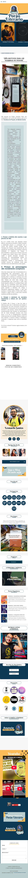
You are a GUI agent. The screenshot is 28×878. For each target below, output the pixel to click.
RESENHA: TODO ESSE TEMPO (15, 605)
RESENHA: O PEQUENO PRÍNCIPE (16, 614)
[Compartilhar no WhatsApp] (16, 344)
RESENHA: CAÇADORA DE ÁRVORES (17, 596)
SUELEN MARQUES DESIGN (20, 872)
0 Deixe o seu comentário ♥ (12, 339)
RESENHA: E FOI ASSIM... (9, 42)
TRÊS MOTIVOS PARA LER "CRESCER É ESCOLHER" (14, 536)
